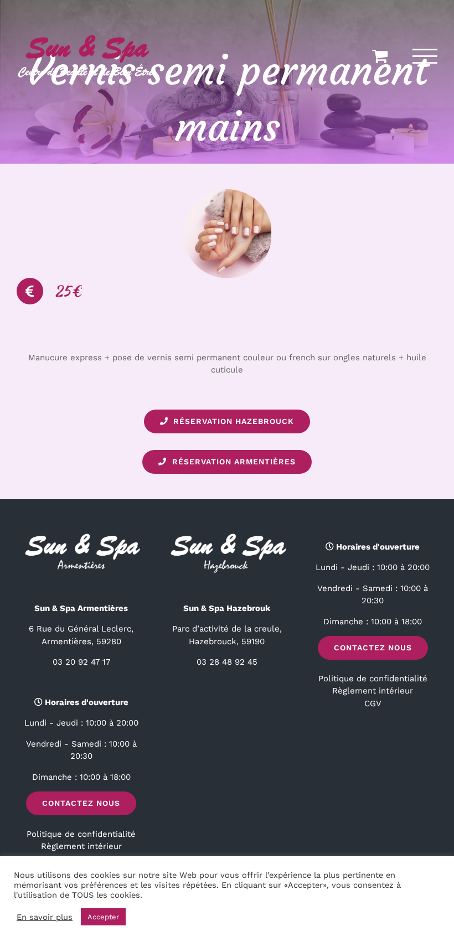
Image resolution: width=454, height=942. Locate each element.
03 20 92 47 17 (81, 662)
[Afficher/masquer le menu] (425, 56)
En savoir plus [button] (45, 917)
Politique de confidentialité (81, 834)
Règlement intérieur (81, 846)
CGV (372, 703)
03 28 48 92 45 (227, 662)
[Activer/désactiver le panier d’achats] (380, 56)
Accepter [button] (103, 917)
